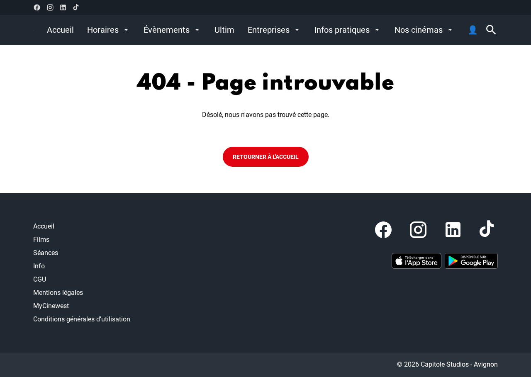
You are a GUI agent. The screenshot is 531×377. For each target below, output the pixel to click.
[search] (491, 29)
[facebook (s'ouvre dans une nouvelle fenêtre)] (37, 7)
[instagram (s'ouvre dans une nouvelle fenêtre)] (50, 7)
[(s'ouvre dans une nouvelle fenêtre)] (416, 261)
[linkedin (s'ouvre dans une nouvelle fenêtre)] (63, 7)
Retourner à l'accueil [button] (266, 156)
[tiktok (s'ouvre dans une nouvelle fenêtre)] (76, 7)
